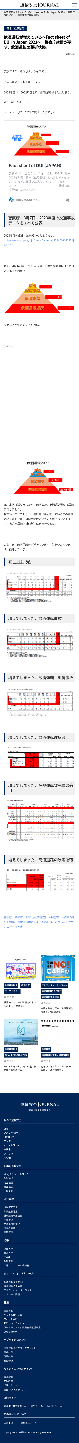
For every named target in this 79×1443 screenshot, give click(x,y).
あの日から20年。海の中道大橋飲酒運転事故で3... (20, 1068)
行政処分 (8, 1356)
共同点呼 (8, 1261)
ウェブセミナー (12, 990)
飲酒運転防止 (11, 985)
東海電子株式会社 (13, 1405)
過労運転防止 (11, 1207)
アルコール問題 (12, 1294)
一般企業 (8, 1190)
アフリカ (8, 1153)
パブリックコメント (15, 1339)
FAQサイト (52, 1405)
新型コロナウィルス (14, 1323)
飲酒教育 (25, 985)
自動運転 (8, 1310)
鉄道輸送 (8, 1178)
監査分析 (8, 1360)
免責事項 (8, 1422)
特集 (6, 1302)
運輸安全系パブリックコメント (20, 1348)
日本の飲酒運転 (15, 28)
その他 (7, 1157)
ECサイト (35, 1405)
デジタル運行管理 (13, 1315)
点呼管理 (8, 1219)
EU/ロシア (9, 1136)
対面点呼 (8, 1248)
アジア (7, 1141)
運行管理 (9, 1199)
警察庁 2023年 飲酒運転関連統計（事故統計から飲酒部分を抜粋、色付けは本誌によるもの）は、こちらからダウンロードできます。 (39, 922)
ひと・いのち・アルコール (19, 1273)
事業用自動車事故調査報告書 (55, 1055)
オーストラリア (12, 1145)
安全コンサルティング (15, 1389)
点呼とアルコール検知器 (16, 1265)
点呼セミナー (11, 1385)
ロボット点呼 (11, 1319)
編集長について (29, 1422)
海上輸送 (8, 1182)
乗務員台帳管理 (12, 1223)
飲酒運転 (46, 1049)
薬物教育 (8, 1381)
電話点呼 (8, 1252)
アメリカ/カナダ (12, 1132)
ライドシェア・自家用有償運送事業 (22, 1327)
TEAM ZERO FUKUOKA (16, 1055)
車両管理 (8, 1232)
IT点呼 (7, 1257)
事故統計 (8, 1352)
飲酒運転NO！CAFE (51, 990)
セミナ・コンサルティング (19, 1368)
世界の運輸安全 (12, 1120)
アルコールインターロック (54, 985)
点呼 (6, 1240)
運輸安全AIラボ (12, 1331)
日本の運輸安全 (12, 1166)
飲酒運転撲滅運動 (50, 996)
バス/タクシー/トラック (16, 1174)
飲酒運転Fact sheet (13, 1281)
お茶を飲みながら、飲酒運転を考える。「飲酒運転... (57, 1010)
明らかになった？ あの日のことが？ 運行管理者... (57, 1068)
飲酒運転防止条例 (13, 1286)
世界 (6, 1128)
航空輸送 (8, 1186)
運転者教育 (9, 1228)
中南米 (7, 1149)
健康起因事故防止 (13, 1215)
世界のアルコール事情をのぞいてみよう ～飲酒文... (20, 1004)
